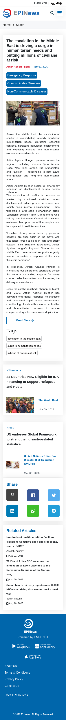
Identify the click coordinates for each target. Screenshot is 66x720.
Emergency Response (21, 75)
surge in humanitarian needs (24, 345)
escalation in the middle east (24, 338)
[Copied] (12, 495)
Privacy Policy (14, 679)
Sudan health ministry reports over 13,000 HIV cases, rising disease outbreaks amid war (32, 589)
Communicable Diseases (23, 83)
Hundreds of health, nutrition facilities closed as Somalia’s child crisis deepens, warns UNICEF (32, 542)
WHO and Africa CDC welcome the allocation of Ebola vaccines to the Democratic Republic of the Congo (28, 565)
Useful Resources (16, 695)
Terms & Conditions (17, 672)
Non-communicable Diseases (27, 91)
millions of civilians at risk (22, 352)
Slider (20, 24)
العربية (55, 3)
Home (7, 24)
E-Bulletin (41, 3)
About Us (11, 666)
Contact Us (12, 685)
